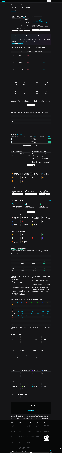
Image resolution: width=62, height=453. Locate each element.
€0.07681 (22, 311)
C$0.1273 (27, 315)
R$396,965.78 (48, 304)
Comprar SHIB (29, 431)
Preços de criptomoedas (15, 4)
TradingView (20, 443)
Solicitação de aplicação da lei (47, 425)
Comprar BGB (28, 430)
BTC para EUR (16, 177)
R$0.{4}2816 (48, 317)
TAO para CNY (26, 217)
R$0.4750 (48, 315)
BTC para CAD (36, 177)
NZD (47, 452)
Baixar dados (37, 436)
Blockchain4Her (12, 442)
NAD (39, 452)
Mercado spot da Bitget (20, 134)
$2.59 (17, 313)
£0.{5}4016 (43, 317)
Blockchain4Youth (13, 441)
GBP (25, 452)
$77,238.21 (18, 304)
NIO (42, 452)
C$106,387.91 (27, 304)
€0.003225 (22, 324)
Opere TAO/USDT (35, 145)
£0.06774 (43, 315)
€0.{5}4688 (22, 317)
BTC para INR (16, 180)
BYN (28, 452)
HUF (31, 452)
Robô (19, 437)
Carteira (20, 442)
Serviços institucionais (38, 432)
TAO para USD (36, 217)
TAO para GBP (16, 224)
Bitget (11, 4)
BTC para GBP (26, 177)
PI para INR (26, 180)
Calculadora (28, 437)
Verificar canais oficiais (38, 426)
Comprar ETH (28, 426)
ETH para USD (26, 173)
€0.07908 (22, 315)
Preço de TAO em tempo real (41, 29)
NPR (14, 452)
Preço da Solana (29, 443)
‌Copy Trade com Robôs (21, 436)
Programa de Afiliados (38, 431)
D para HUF (15, 241)
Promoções (37, 437)
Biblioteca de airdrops (21, 448)
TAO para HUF (26, 224)
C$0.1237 (27, 311)
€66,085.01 (22, 304)
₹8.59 (37, 311)
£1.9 (42, 313)
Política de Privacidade (46, 431)
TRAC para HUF (46, 237)
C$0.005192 (27, 324)
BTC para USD (16, 173)
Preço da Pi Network (29, 441)
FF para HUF (26, 237)
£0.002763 (43, 324)
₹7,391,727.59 (38, 304)
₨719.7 (32, 313)
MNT (19, 452)
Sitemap (11, 443)
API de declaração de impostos (39, 441)
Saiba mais (49, 200)
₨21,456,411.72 (33, 304)
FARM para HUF (26, 241)
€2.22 (22, 313)
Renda (19, 432)
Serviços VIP (37, 430)
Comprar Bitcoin (29, 425)
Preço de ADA (28, 442)
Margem (20, 431)
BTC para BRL (46, 177)
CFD (19, 426)
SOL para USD (46, 173)
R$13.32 (48, 313)
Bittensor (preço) (20, 4)
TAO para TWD (16, 217)
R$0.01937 (48, 324)
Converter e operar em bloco (22, 430)
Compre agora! (44, 55)
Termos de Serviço (46, 432)
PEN (44, 452)
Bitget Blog (12, 430)
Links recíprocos (12, 437)
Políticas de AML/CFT (46, 430)
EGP (36, 452)
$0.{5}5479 (18, 317)
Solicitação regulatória (46, 426)
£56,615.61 (43, 304)
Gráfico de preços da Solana (30, 436)
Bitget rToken (28, 447)
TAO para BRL (36, 224)
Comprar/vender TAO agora (20, 30)
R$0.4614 (48, 311)
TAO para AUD (46, 217)
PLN (22, 452)
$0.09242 (18, 315)
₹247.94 (38, 313)
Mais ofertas (26, 145)
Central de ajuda (37, 425)
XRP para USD (36, 173)
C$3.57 (26, 313)
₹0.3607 (38, 324)
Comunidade (12, 426)
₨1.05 (32, 324)
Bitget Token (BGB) (13, 431)
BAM (33, 452)
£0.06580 (43, 311)
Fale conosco (12, 425)
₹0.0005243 (38, 317)
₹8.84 (37, 315)
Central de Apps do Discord (22, 447)
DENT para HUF (36, 237)
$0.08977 (18, 311)
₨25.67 (32, 315)
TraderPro (20, 441)
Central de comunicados (13, 432)
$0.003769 (18, 324)
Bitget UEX (12, 436)
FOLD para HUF (16, 237)
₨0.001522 (32, 317)
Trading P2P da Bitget (29, 133)
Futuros (20, 425)
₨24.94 (32, 311)
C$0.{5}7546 (27, 317)
